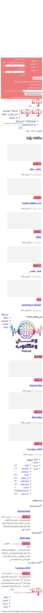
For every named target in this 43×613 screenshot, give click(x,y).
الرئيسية (39, 130)
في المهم (13, 117)
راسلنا (33, 70)
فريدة (15, 110)
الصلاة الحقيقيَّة (36, 385)
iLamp (40, 611)
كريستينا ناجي (37, 422)
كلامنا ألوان (31, 121)
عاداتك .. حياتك (35, 169)
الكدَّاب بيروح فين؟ (34, 449)
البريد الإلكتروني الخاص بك (14, 90)
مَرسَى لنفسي (35, 271)
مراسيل (26, 487)
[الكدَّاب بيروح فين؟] (25, 440)
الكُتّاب (33, 60)
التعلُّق (38, 237)
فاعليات (33, 64)
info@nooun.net (19, 592)
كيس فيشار (20, 121)
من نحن (33, 67)
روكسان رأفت (36, 276)
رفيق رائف (37, 242)
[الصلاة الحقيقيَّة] (25, 376)
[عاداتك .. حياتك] (24, 160)
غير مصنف (38, 412)
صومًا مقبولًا (37, 417)
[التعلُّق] (24, 228)
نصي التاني (13, 114)
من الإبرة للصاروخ (29, 124)
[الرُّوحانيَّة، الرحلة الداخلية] (24, 296)
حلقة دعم (7, 110)
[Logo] (36, 115)
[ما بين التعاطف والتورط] (24, 194)
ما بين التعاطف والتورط (31, 203)
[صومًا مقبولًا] (25, 408)
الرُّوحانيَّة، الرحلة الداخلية (31, 305)
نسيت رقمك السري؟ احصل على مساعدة (28, 81)
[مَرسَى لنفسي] (24, 262)
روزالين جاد (38, 454)
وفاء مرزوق (37, 174)
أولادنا (4, 114)
